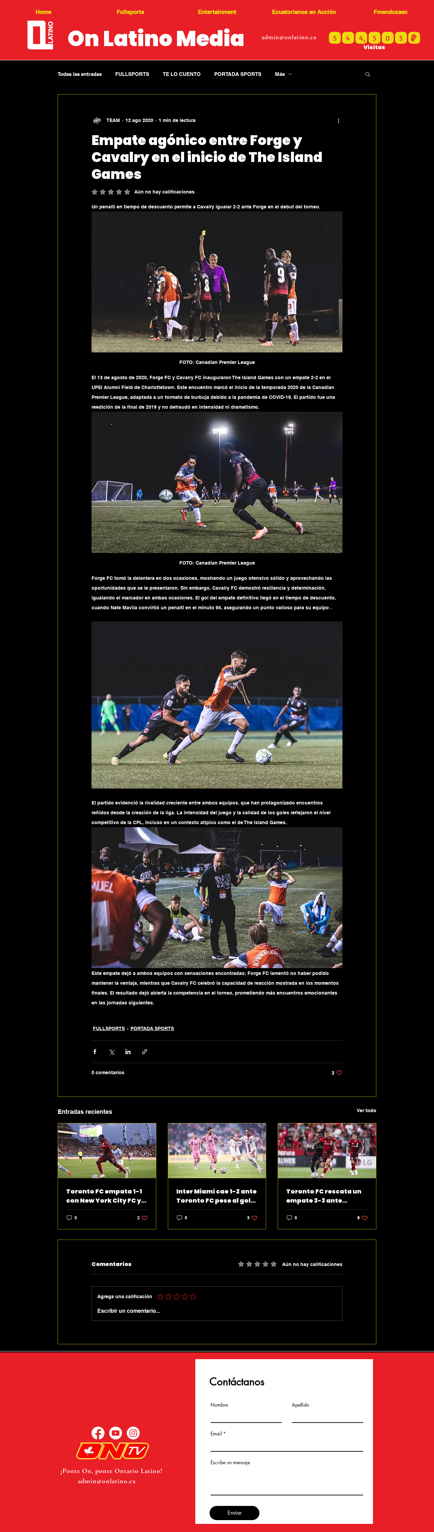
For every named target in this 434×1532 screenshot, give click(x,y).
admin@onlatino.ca (289, 37)
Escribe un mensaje (230, 1462)
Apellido (300, 1405)
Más (280, 74)
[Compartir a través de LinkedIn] (128, 1051)
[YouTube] (115, 1433)
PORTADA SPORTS (237, 74)
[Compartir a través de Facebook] (95, 1051)
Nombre (219, 1405)
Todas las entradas (80, 74)
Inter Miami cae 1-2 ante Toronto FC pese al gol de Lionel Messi (216, 1196)
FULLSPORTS (132, 74)
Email (216, 1433)
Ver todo (366, 1110)
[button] (367, 74)
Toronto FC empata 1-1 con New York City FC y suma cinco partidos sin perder (106, 1196)
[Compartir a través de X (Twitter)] (111, 1051)
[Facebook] (98, 1433)
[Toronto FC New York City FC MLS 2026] (107, 1150)
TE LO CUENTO (182, 74)
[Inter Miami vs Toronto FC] (217, 1150)
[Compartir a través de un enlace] (144, 1051)
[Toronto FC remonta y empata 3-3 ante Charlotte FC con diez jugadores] (327, 1150)
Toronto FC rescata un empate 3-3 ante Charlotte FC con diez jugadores (323, 1196)
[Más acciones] (338, 120)
